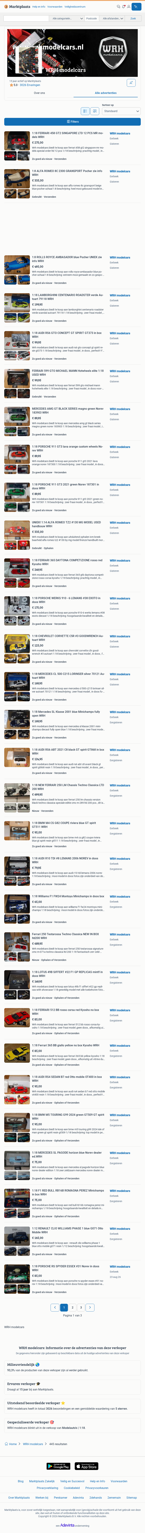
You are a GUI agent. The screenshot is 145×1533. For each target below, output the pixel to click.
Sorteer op (108, 105)
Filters (75, 121)
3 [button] (81, 1307)
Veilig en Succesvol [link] (72, 1481)
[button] (123, 7)
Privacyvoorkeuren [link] (96, 1488)
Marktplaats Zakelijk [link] (42, 1481)
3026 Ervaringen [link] (30, 85)
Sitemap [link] (131, 1497)
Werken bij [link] (41, 1497)
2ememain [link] (114, 1497)
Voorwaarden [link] (54, 6)
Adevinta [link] (78, 1497)
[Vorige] (55, 1308)
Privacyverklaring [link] (47, 1488)
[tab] (39, 93)
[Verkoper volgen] (131, 83)
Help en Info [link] (97, 1481)
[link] (17, 7)
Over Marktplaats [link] (19, 1497)
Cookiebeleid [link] (72, 1488)
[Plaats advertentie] (136, 7)
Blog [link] (21, 1481)
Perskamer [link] (60, 1497)
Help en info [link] (38, 6)
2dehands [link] (95, 1497)
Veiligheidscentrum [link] (75, 6)
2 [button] (72, 1307)
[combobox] (26, 18)
